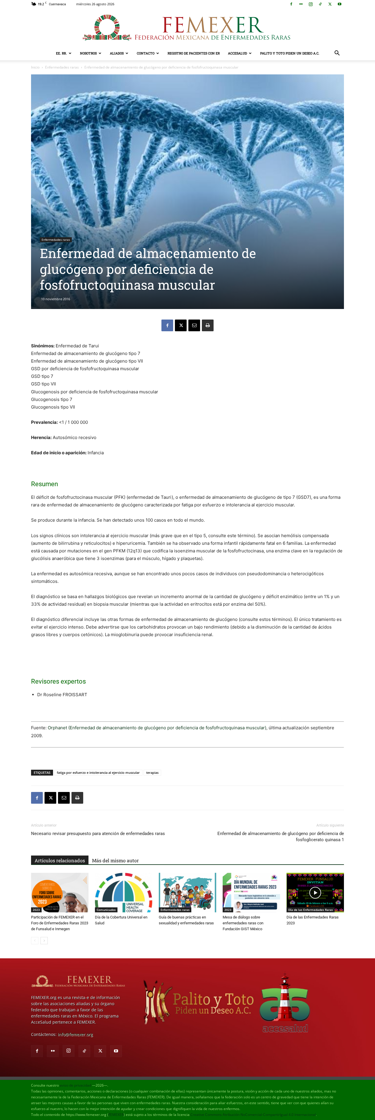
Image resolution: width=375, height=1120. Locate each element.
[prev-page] (34, 940)
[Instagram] (310, 4)
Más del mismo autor (115, 860)
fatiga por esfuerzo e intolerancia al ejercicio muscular (98, 772)
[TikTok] (320, 4)
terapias (152, 772)
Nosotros (88, 53)
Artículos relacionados (60, 860)
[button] (337, 54)
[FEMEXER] (187, 27)
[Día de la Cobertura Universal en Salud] (123, 892)
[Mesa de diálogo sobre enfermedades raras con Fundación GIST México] (251, 892)
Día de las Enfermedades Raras (310, 910)
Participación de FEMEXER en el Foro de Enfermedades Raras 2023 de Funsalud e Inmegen (59, 923)
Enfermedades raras (62, 67)
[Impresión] (208, 325)
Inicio (35, 67)
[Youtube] (339, 4)
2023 (36, 910)
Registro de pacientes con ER (194, 53)
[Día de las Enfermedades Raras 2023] (315, 892)
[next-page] (44, 940)
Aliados (117, 53)
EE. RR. (61, 53)
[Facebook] (291, 4)
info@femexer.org (75, 1034)
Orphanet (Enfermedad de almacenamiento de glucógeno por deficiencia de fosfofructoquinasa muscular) (157, 727)
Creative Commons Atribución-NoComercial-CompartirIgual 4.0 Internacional (253, 1114)
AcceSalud (237, 53)
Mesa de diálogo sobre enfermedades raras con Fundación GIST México (243, 923)
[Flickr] (300, 4)
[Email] (194, 325)
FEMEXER (116, 1114)
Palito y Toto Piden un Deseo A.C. (289, 53)
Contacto (145, 53)
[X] (329, 4)
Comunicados (106, 910)
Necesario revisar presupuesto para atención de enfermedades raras (98, 833)
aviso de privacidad (75, 1085)
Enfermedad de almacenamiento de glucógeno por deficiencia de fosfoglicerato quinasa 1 (280, 836)
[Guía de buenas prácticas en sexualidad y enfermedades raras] (187, 892)
